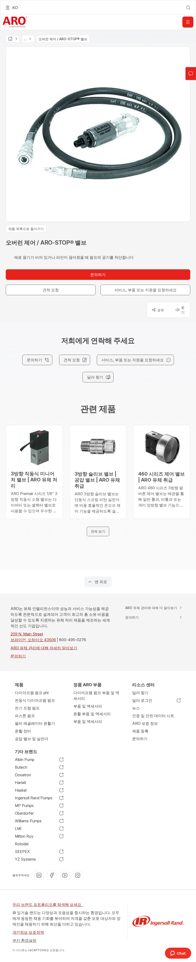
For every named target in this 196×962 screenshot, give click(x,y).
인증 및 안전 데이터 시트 (153, 715)
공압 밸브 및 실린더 (31, 738)
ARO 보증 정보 (145, 723)
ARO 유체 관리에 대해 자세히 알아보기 (44, 647)
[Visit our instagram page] (77, 875)
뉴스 (136, 708)
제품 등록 (140, 731)
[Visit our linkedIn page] (39, 875)
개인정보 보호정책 (28, 932)
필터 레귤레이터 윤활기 (35, 723)
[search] (188, 7)
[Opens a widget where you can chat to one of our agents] (178, 954)
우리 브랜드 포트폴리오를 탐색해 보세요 (47, 904)
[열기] (187, 22)
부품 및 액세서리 (87, 706)
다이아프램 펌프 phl (32, 692)
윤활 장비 (23, 731)
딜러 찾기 (140, 692)
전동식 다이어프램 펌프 (35, 700)
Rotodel (21, 843)
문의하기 (18, 656)
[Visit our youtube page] (64, 875)
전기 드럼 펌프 (27, 708)
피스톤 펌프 (25, 715)
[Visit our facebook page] (51, 875)
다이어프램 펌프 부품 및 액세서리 (96, 695)
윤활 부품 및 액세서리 (92, 713)
